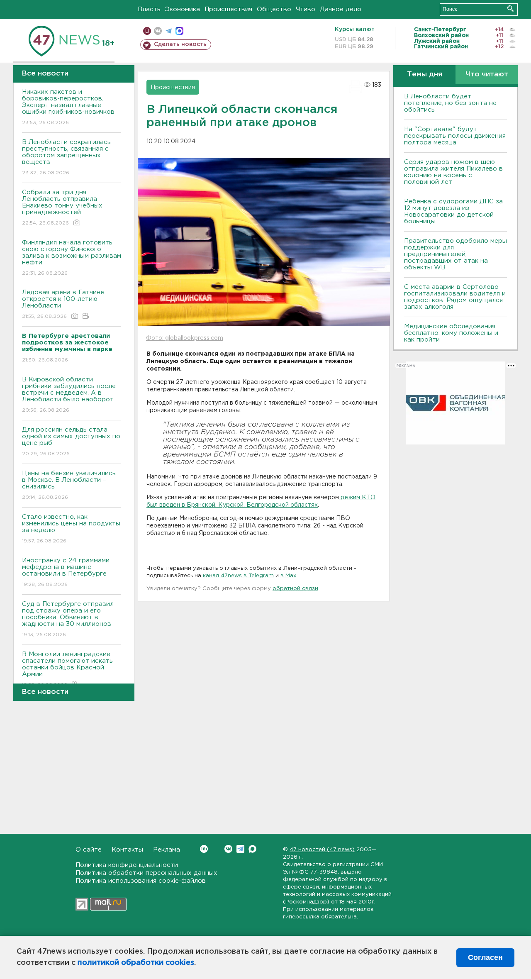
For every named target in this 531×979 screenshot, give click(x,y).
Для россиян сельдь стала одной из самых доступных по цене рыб (71, 441)
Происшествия (228, 9)
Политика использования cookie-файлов (141, 881)
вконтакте (158, 31)
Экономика (182, 9)
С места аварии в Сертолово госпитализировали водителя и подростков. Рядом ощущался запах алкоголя (455, 297)
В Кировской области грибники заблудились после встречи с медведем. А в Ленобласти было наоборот (69, 395)
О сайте (89, 849)
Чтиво (305, 9)
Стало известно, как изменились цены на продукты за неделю (71, 528)
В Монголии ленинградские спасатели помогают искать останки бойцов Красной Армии (67, 669)
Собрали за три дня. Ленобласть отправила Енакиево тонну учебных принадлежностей (62, 207)
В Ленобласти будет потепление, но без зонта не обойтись (450, 103)
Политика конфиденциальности (127, 865)
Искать (510, 8)
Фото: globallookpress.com (184, 338)
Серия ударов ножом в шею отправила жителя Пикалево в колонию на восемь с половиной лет (453, 172)
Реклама (166, 849)
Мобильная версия (147, 31)
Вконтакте (228, 849)
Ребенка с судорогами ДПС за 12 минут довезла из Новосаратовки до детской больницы (453, 211)
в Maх (288, 576)
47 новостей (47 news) (322, 849)
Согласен (485, 957)
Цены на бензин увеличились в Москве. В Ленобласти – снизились (69, 485)
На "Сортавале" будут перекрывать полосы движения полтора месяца (455, 136)
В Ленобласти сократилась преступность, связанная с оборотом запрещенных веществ (66, 157)
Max (252, 849)
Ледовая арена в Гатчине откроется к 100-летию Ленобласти (63, 304)
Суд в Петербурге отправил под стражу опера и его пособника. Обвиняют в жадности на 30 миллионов (68, 619)
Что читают (486, 74)
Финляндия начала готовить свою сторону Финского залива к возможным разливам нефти (71, 258)
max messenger (179, 31)
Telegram (240, 849)
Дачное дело (340, 9)
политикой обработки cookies (136, 962)
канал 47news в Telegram (238, 576)
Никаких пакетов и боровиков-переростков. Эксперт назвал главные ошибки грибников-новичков (68, 107)
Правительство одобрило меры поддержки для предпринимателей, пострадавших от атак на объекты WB (455, 254)
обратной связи (295, 588)
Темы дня (424, 74)
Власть (149, 9)
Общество (274, 9)
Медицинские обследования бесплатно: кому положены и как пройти (451, 333)
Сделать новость (180, 44)
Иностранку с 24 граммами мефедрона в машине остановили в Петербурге (66, 572)
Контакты (127, 849)
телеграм (169, 31)
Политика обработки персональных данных (146, 873)
